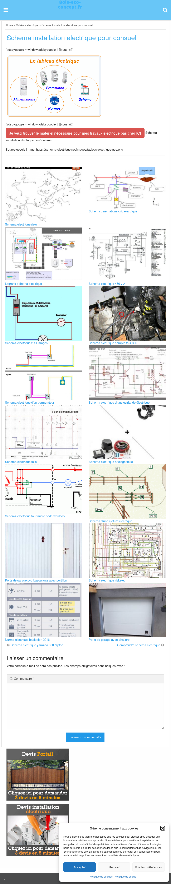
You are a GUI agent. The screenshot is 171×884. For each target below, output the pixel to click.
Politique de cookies (101, 876)
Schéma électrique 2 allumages (26, 343)
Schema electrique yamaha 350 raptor (37, 645)
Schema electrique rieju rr (22, 224)
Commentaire (24, 678)
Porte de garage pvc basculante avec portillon (36, 580)
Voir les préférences (148, 867)
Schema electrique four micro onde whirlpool (35, 516)
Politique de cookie (125, 876)
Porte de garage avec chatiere (109, 639)
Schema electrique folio (21, 461)
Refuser (114, 867)
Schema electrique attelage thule (111, 461)
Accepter (79, 867)
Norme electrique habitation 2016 (27, 639)
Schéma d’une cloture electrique (110, 521)
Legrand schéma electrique (23, 283)
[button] (163, 828)
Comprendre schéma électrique (138, 645)
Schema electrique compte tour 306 (113, 343)
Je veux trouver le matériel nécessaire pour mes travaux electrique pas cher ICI (75, 133)
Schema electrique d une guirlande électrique (119, 402)
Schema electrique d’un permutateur (29, 402)
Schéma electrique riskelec (107, 580)
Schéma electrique (27, 25)
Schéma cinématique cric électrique (113, 211)
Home (9, 25)
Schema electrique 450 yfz (107, 283)
